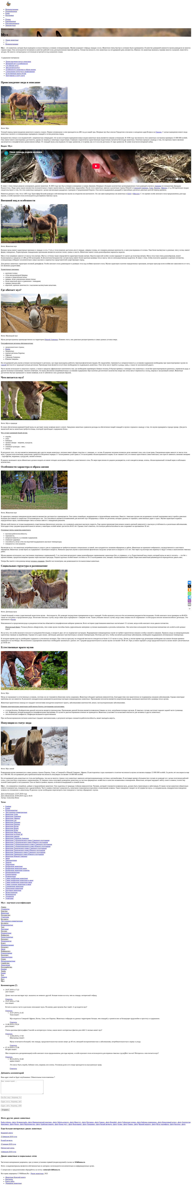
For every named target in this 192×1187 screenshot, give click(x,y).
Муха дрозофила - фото (165, 1124)
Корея (7, 349)
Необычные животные (14, 866)
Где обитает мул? (12, 65)
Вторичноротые (11, 810)
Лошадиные (9, 864)
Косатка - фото (179, 1124)
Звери (7, 858)
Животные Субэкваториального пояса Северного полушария (28, 844)
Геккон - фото (133, 1124)
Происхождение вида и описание (18, 61)
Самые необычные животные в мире (19, 880)
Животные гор (10, 820)
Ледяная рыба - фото (24, 1122)
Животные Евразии (12, 822)
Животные (5, 913)
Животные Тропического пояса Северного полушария (26, 848)
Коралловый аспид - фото (172, 1122)
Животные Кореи (12, 828)
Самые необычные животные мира (18, 882)
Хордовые (5, 929)
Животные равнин (12, 836)
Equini (7, 808)
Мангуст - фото (80, 1122)
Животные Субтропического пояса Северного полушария (27, 840)
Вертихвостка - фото (32, 1124)
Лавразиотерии (11, 860)
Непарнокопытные (12, 872)
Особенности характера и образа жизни (21, 69)
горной (3, 365)
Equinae (8, 806)
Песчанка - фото (92, 1122)
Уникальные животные (14, 888)
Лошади (8, 862)
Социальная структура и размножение (20, 71)
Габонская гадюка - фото (131, 1122)
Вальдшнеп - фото (80, 1124)
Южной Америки (51, 339)
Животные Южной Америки (16, 856)
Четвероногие (10, 894)
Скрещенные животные (14, 886)
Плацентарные (11, 874)
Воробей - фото (116, 1122)
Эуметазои (9, 898)
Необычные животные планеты (17, 870)
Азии (151, 188)
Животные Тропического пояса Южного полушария (25, 850)
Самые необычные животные (16, 878)
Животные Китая (11, 826)
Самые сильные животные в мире (18, 884)
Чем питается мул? (13, 67)
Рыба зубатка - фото (8, 1122)
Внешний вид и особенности (17, 63)
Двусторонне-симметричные (16, 812)
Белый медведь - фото (108, 1124)
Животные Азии (11, 814)
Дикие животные (37, 1173)
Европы (157, 188)
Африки (164, 188)
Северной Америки (140, 188)
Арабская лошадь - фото (49, 1124)
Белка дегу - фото (65, 1124)
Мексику (136, 194)
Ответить (8, 999)
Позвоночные (10, 876)
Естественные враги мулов (16, 73)
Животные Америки (13, 816)
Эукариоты (9, 896)
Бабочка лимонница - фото (151, 1122)
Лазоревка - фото (93, 1124)
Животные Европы (12, 824)
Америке (158, 186)
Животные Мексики (13, 832)
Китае (13, 619)
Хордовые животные (13, 890)
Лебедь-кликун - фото (65, 1122)
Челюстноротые (11, 892)
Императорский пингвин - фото (44, 1122)
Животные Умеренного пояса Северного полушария (25, 852)
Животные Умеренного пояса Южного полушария (24, 854)
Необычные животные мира (16, 868)
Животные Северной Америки (17, 838)
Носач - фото (19, 1124)
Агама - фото (122, 1124)
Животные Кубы (11, 830)
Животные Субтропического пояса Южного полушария (26, 842)
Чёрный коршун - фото (147, 1124)
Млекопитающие (7, 945)
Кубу (129, 194)
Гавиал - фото (104, 1122)
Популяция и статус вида (15, 75)
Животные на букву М (13, 834)
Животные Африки (12, 818)
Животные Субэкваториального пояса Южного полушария (27, 846)
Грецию (159, 132)
